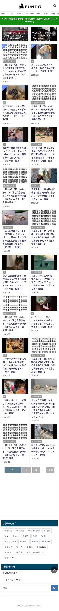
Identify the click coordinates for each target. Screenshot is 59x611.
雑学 (3, 13)
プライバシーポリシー (14, 580)
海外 (45, 536)
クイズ (9, 547)
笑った (21, 531)
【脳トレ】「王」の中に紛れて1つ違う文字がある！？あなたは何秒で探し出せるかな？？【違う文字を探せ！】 (14, 323)
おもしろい (11, 541)
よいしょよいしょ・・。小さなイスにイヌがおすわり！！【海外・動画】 (43, 68)
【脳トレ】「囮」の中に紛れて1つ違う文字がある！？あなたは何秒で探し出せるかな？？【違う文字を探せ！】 (14, 195)
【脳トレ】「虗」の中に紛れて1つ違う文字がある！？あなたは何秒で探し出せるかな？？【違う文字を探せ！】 (14, 451)
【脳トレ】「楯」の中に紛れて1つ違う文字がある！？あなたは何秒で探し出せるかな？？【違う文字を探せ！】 (43, 237)
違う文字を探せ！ (36, 552)
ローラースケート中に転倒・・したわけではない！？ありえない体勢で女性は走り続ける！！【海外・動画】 (14, 365)
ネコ (17, 536)
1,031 (50, 470)
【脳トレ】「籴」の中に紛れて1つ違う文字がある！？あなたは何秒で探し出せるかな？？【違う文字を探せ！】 (43, 365)
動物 (53, 13)
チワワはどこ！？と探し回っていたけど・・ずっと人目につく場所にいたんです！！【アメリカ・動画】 (14, 112)
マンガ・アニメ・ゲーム (25, 13)
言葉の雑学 (35, 531)
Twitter (9, 552)
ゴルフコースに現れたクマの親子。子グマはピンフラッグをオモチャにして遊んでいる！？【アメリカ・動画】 (43, 282)
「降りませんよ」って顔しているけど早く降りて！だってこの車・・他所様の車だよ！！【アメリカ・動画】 (14, 406)
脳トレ (47, 541)
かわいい (10, 558)
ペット (25, 541)
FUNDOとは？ (10, 573)
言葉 (20, 552)
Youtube (42, 547)
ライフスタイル (43, 13)
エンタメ (10, 13)
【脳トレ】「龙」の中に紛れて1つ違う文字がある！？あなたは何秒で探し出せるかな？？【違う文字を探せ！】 (14, 71)
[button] (5, 33)
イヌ (20, 547)
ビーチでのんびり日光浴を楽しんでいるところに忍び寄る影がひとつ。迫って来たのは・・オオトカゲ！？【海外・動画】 (43, 154)
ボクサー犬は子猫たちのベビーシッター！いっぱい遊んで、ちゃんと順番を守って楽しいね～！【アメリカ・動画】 (14, 154)
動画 (36, 541)
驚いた (9, 531)
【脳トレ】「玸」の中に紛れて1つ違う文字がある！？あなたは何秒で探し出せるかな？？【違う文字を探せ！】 (43, 112)
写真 (48, 531)
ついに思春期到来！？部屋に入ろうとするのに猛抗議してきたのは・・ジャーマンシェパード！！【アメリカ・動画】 (14, 282)
